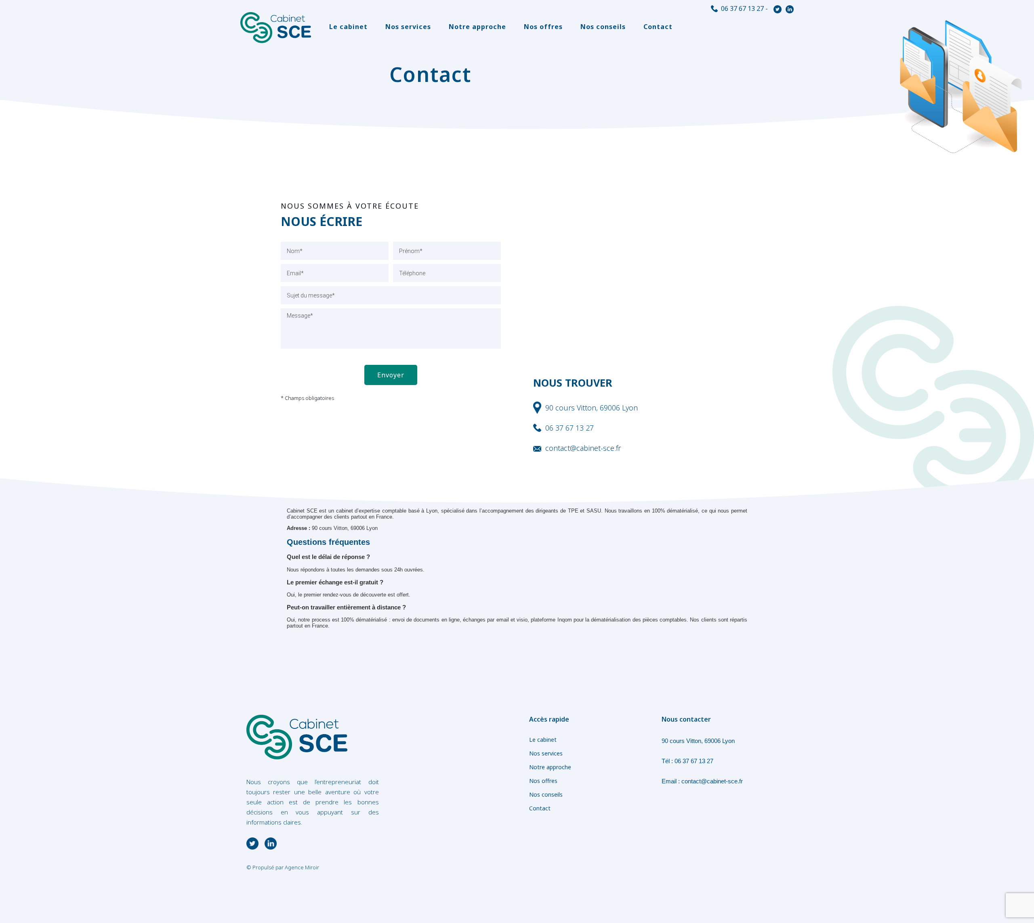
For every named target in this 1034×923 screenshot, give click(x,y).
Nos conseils (603, 26)
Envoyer (390, 374)
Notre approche (477, 26)
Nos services (408, 26)
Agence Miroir (302, 867)
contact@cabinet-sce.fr (712, 781)
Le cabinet (348, 26)
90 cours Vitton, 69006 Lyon (698, 740)
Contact (658, 26)
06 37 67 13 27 (742, 8)
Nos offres (543, 26)
